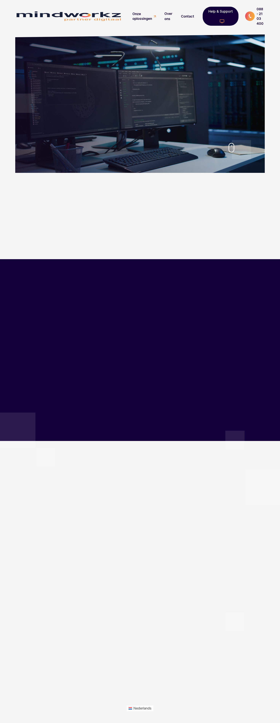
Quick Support (135, 683)
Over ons (168, 16)
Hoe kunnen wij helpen (57, 163)
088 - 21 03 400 (260, 16)
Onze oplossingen (142, 16)
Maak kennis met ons (105, 163)
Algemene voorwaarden (138, 662)
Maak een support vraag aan (41, 656)
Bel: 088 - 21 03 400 (42, 667)
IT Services (129, 625)
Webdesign (129, 618)
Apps (125, 639)
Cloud (125, 632)
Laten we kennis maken (119, 494)
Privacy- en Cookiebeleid (139, 669)
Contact (187, 16)
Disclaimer (129, 676)
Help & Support (220, 11)
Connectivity (130, 646)
